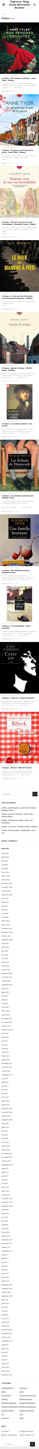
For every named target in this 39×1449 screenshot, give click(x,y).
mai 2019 (5, 1180)
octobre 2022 (6, 1026)
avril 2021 (5, 1093)
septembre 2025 (7, 895)
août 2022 (5, 1033)
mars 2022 (5, 1052)
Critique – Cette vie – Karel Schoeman (18, 698)
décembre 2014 (7, 1375)
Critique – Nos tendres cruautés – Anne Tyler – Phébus (19, 79)
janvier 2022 (6, 1060)
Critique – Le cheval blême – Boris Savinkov (16, 627)
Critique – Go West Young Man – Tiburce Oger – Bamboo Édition (18, 815)
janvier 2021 (6, 1105)
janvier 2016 (6, 1326)
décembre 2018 (7, 1199)
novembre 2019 (7, 1157)
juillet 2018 (5, 1213)
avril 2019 (5, 1183)
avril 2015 (5, 1360)
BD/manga (23, 1388)
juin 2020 (5, 1131)
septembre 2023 (7, 985)
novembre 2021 (7, 1067)
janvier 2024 (6, 970)
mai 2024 (5, 955)
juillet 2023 (5, 992)
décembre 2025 (7, 883)
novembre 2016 (7, 1289)
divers (22, 1392)
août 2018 (5, 1210)
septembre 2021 (7, 1075)
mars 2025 (5, 917)
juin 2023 (5, 996)
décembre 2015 (7, 1330)
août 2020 (5, 1123)
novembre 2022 (7, 1022)
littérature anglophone (10, 75)
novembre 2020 (7, 1112)
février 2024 (6, 966)
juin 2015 (5, 1352)
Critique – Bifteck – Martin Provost (17, 767)
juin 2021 (5, 1086)
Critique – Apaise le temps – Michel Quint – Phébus (17, 369)
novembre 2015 (7, 1333)
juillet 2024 (5, 947)
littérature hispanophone (28, 1407)
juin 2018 (5, 1217)
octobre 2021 (6, 1071)
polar (25, 293)
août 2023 (5, 988)
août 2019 (5, 1168)
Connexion (5, 1431)
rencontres (5, 1418)
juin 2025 (5, 906)
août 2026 (5, 853)
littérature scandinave (27, 1411)
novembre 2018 (7, 1202)
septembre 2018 (7, 1206)
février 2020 (6, 1146)
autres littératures (8, 623)
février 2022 (6, 1056)
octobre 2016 (6, 1292)
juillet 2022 (5, 1037)
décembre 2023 (7, 973)
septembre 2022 (7, 1030)
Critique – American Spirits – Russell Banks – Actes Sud (18, 831)
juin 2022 (5, 1041)
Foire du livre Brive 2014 (28, 1395)
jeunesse (5, 1399)
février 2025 (6, 921)
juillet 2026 (5, 857)
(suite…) (4, 159)
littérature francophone (10, 293)
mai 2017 (5, 1266)
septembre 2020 (7, 1120)
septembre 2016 (7, 1296)
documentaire (6, 1395)
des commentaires (9, 1435)
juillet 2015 (5, 1349)
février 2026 (6, 876)
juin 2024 (5, 951)
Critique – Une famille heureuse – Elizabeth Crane (16, 571)
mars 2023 (5, 1007)
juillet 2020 (5, 1127)
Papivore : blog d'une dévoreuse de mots (19, 4)
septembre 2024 (7, 940)
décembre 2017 (7, 1240)
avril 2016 (5, 1315)
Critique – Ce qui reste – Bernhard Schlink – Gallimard (19, 826)
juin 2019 (5, 1176)
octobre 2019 (6, 1161)
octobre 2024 (6, 936)
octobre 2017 (6, 1247)
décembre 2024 (7, 928)
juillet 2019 (5, 1172)
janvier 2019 (6, 1195)
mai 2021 (5, 1090)
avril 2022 (5, 1048)
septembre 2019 (7, 1165)
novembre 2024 (7, 932)
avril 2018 (5, 1225)
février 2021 (6, 1101)
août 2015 (5, 1345)
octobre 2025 (6, 891)
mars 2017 (5, 1273)
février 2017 (6, 1277)
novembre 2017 (7, 1243)
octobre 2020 (6, 1116)
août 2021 (5, 1078)
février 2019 (6, 1191)
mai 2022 (5, 1045)
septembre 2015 (7, 1341)
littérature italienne (8, 1411)
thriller (22, 1418)
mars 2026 (5, 872)
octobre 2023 (6, 981)
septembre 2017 (7, 1251)
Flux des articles (26, 1431)
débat (3, 1392)
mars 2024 (5, 962)
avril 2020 (5, 1138)
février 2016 (6, 1322)
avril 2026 (5, 868)
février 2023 (6, 1011)
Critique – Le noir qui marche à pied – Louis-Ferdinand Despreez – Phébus (18, 297)
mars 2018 (5, 1229)
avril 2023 (5, 1003)
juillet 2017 (5, 1259)
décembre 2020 (7, 1108)
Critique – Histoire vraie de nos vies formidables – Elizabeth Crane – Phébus (19, 223)
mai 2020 (5, 1135)
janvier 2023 (6, 1015)
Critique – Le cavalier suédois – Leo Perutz (17, 424)
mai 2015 (5, 1356)
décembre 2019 (7, 1153)
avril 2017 (5, 1270)
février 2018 (6, 1232)
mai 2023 (5, 1000)
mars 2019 (5, 1187)
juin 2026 (5, 861)
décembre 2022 (7, 1018)
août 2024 (5, 943)
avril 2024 (5, 958)
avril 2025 (5, 913)
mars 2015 (5, 1363)
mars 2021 (5, 1097)
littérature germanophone (10, 421)
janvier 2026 (6, 880)
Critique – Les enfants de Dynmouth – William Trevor (18, 497)
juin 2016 (5, 1307)
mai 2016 (5, 1311)
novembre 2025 (7, 887)
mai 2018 (5, 1221)
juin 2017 (5, 1262)
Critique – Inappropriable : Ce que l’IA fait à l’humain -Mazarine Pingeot (19, 809)
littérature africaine (26, 1399)
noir (20, 293)
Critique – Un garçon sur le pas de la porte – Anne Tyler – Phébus (17, 151)
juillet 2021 (5, 1082)
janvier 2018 (6, 1236)
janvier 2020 (6, 1150)
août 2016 (5, 1300)
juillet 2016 (5, 1303)
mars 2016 (5, 1319)
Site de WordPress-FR (27, 1435)
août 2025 (5, 898)
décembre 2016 (7, 1285)
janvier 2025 (6, 925)
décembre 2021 (7, 1063)
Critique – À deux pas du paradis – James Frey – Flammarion (17, 821)
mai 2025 (5, 910)
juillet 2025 (5, 902)
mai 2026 (5, 865)
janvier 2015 (6, 1371)
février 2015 (6, 1367)
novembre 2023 (7, 977)
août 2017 (5, 1255)
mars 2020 (5, 1142)
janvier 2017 (6, 1281)
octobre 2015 (6, 1337)
